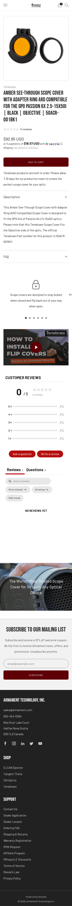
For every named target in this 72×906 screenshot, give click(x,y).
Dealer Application (14, 815)
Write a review (50, 454)
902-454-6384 (12, 716)
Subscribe (36, 675)
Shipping (8, 147)
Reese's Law (11, 872)
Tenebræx (9, 87)
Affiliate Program (14, 853)
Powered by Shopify (36, 896)
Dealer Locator (12, 821)
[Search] (67, 5)
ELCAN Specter (13, 767)
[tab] (36, 470)
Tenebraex (10, 786)
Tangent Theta (12, 774)
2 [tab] (30, 318)
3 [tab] (34, 318)
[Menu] (5, 5)
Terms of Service (14, 865)
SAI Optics (10, 780)
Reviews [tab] (15, 469)
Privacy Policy (12, 878)
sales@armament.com (17, 710)
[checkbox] (14, 498)
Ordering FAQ (11, 828)
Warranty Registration (17, 840)
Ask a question (22, 454)
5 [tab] (42, 318)
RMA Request (12, 847)
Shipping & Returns (15, 834)
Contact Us (10, 809)
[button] (33, 144)
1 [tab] (26, 318)
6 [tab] (46, 318)
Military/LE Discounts (17, 859)
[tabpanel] (36, 515)
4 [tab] (38, 318)
